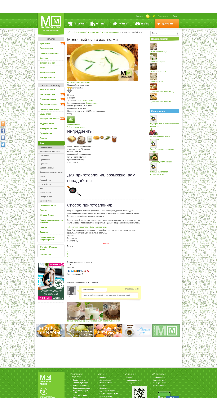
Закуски (43, 138)
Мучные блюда (47, 215)
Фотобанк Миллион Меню (49, 248)
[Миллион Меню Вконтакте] (3, 138)
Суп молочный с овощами (160, 102)
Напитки (43, 227)
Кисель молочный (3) (76, 321)
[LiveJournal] (81, 271)
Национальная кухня (49, 109)
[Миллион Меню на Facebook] (3, 131)
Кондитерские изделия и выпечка (51, 221)
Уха (41, 189)
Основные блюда (48, 205)
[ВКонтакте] (69, 271)
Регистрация (163, 16)
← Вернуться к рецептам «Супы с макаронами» (87, 227)
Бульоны (44, 164)
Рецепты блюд (80, 32)
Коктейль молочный (111, 321)
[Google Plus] (84, 271)
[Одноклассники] (75, 271)
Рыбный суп (45, 193)
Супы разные (94, 32)
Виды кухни (45, 114)
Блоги (51, 39)
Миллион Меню (73, 125)
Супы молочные (47, 168)
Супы (42, 143)
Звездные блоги (47, 77)
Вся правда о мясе (48, 104)
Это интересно (105, 380)
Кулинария (45, 43)
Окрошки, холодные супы (51, 172)
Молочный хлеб (156, 82)
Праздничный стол (80, 385)
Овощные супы (46, 197)
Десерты (44, 232)
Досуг (42, 67)
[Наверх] (3, 158)
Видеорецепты (47, 123)
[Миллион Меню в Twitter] (3, 145)
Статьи (102, 385)
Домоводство (46, 48)
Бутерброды (46, 133)
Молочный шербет (94, 321)
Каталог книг (45, 254)
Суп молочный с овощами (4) (162, 92)
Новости (102, 377)
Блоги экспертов (47, 72)
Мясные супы (46, 201)
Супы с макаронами (110, 32)
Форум (129, 377)
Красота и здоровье (49, 53)
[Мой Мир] (78, 271)
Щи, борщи (44, 155)
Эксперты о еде (105, 396)
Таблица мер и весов (75, 127)
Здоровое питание (107, 391)
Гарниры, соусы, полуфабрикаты (47, 238)
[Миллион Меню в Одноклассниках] (3, 123)
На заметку (103, 388)
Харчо (42, 176)
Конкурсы (131, 383)
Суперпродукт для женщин (161, 162)
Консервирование (48, 128)
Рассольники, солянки (49, 151)
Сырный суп (45, 180)
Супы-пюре (45, 160)
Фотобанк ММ (158, 380)
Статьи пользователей (108, 393)
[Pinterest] (87, 271)
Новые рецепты (47, 89)
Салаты (43, 210)
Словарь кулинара (80, 383)
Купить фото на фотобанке (78, 83)
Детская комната (47, 63)
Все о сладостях (47, 94)
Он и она (44, 58)
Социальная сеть (134, 380)
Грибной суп (45, 184)
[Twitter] (72, 271)
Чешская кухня (92, 103)
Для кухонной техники (50, 118)
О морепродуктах (48, 99)
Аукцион (139, 16)
